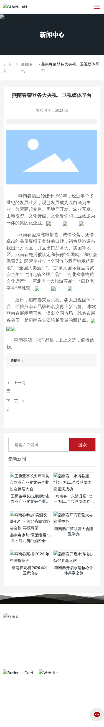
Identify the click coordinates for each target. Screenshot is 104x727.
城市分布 (11, 720)
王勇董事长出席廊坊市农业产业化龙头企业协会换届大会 (30, 501)
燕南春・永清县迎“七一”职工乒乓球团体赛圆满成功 (74, 501)
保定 (6, 697)
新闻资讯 (27, 67)
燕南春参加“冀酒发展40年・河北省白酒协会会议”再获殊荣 (30, 540)
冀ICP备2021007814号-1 (22, 709)
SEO (16, 697)
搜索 (82, 444)
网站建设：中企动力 (81, 691)
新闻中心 (52, 34)
